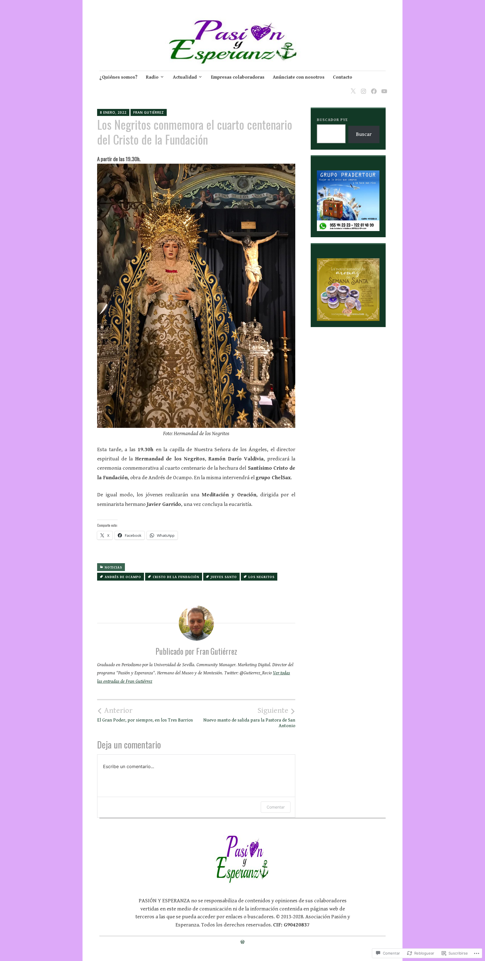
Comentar (276, 807)
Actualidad (185, 77)
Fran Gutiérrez (148, 112)
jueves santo (224, 577)
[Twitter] (352, 88)
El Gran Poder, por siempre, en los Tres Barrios (145, 714)
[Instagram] (362, 88)
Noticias (113, 567)
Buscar (364, 134)
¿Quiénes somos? (118, 77)
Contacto (342, 77)
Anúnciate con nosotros (298, 77)
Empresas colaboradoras (237, 77)
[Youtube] (383, 88)
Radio (152, 77)
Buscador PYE (332, 120)
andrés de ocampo (123, 577)
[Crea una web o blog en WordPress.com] (242, 942)
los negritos (261, 577)
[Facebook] (372, 88)
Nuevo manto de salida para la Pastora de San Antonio (249, 717)
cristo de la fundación (176, 577)
